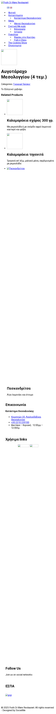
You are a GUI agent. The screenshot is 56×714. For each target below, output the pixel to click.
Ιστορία (18, 31)
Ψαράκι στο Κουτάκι (24, 37)
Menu (11, 20)
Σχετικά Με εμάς (17, 26)
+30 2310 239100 (20, 422)
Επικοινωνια (14, 45)
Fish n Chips (20, 40)
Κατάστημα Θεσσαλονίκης (27, 18)
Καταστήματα (15, 15)
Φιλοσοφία (19, 29)
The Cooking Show (17, 42)
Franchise (13, 34)
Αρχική (12, 12)
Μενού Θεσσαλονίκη (24, 23)
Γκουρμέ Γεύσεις (21, 84)
